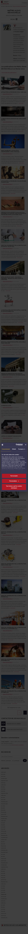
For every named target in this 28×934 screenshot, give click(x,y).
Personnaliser (13, 481)
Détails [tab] (14, 449)
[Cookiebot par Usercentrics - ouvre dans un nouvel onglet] (17, 445)
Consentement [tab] (6, 449)
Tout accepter (14, 475)
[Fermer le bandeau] (25, 444)
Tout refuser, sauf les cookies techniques (14, 487)
